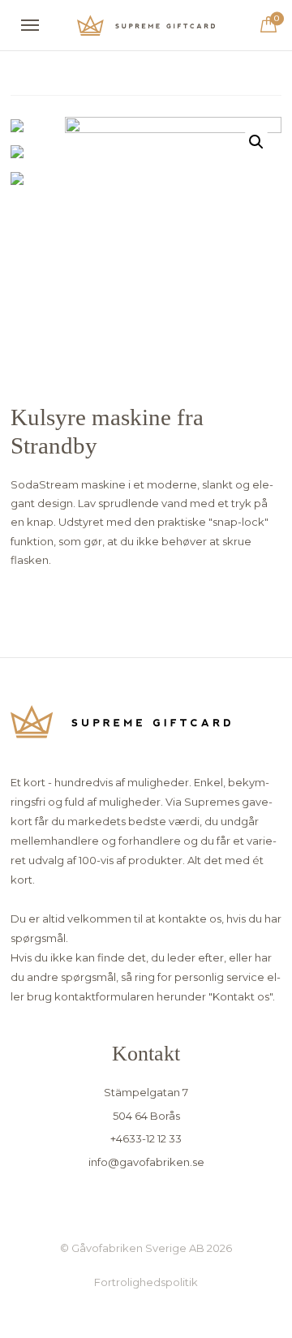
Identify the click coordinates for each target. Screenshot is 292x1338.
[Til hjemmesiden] (146, 25)
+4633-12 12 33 (146, 1138)
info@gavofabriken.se (146, 1161)
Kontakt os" (243, 996)
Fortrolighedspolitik (146, 1282)
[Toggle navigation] (30, 25)
